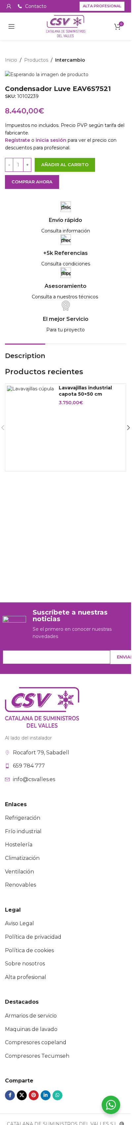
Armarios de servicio (31, 1016)
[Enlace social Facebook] (10, 1095)
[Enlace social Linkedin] (46, 1095)
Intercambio (70, 60)
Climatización (22, 858)
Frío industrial (23, 831)
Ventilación (19, 871)
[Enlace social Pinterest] (34, 1095)
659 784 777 (29, 766)
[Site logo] (65, 26)
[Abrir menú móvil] (11, 26)
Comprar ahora (32, 181)
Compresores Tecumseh (37, 1056)
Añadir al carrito (64, 164)
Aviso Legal (19, 923)
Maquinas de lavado (31, 1029)
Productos (36, 60)
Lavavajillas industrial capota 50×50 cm (85, 391)
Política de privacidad (33, 937)
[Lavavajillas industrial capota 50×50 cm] (30, 388)
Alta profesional (102, 6)
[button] (128, 427)
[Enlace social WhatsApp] (57, 1095)
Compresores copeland (35, 1042)
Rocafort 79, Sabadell (41, 752)
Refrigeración (22, 818)
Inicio (11, 60)
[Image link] (42, 707)
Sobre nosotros (25, 963)
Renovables (20, 885)
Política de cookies (29, 950)
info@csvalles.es (34, 779)
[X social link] (22, 1095)
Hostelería (18, 844)
